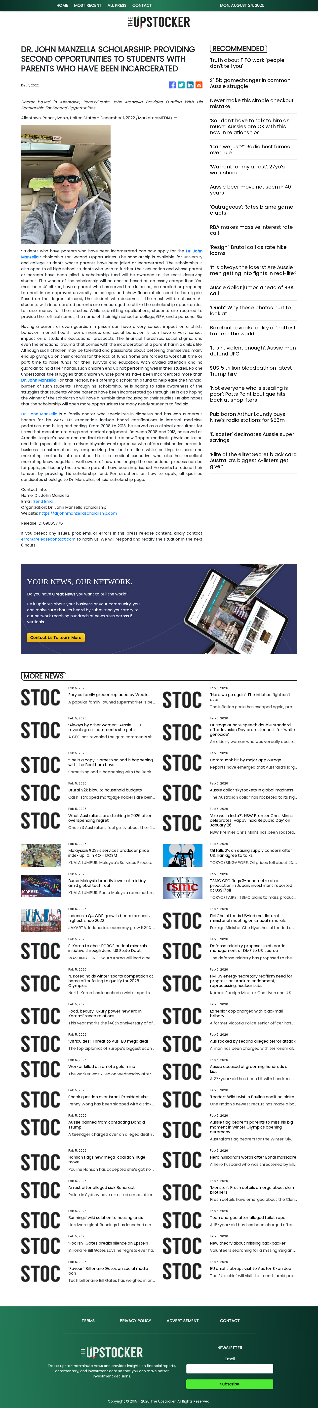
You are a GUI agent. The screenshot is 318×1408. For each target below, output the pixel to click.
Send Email (43, 501)
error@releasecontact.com (48, 539)
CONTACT (142, 5)
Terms (88, 1321)
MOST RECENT (88, 5)
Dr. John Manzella (39, 414)
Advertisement (183, 1321)
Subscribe (229, 1384)
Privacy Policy (135, 1321)
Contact (230, 1321)
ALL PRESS (117, 5)
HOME (62, 5)
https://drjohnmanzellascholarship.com (78, 513)
